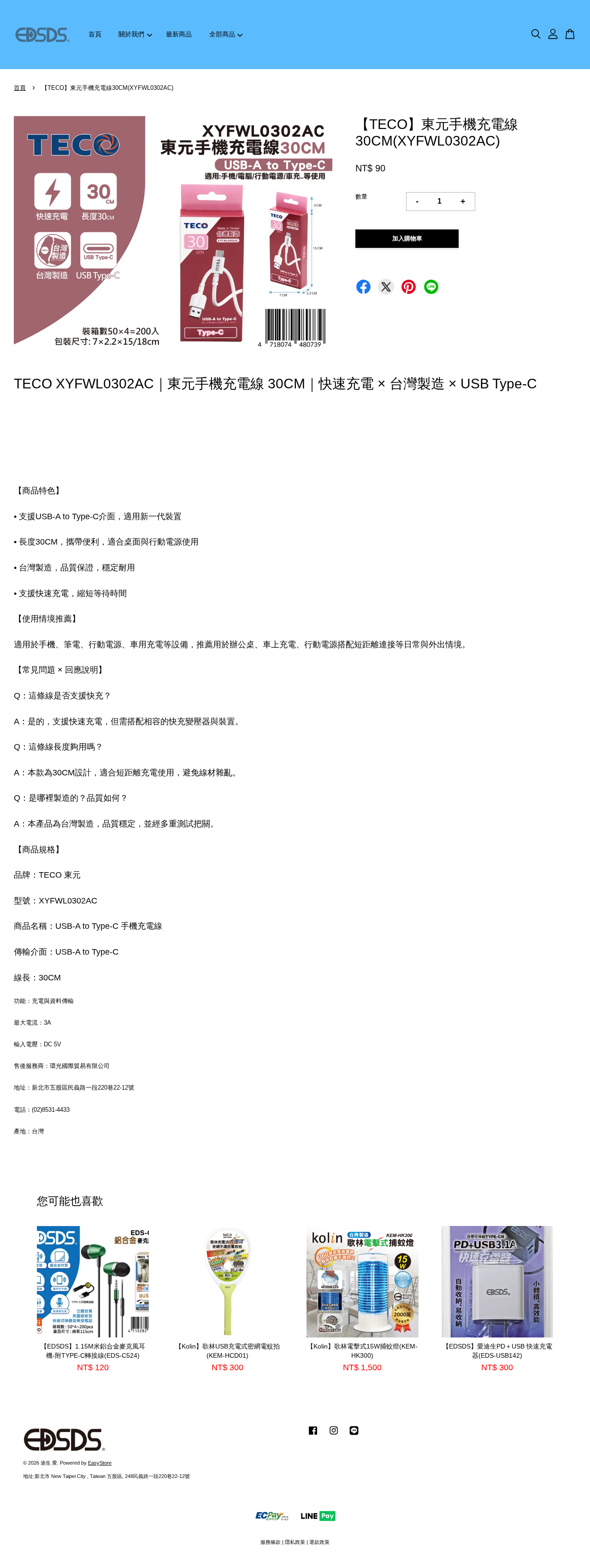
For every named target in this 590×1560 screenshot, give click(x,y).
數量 (361, 196)
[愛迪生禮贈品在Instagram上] (333, 1435)
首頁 (94, 34)
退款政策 (319, 1542)
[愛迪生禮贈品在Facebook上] (313, 1435)
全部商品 (222, 34)
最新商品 (179, 34)
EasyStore (100, 1463)
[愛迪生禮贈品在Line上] (354, 1435)
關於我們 (131, 34)
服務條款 (270, 1542)
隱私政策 (295, 1542)
